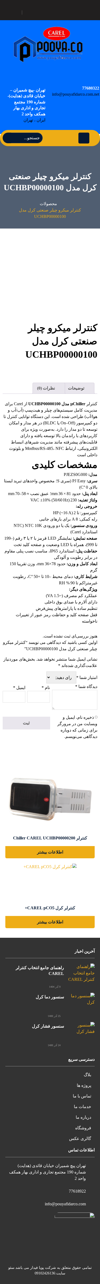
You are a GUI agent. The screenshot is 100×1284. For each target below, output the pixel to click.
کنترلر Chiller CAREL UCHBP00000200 (50, 838)
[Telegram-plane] (56, 12)
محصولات (48, 203)
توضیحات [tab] (76, 388)
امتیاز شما (86, 677)
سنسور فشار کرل (48, 1026)
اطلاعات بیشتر (50, 852)
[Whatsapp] (31, 12)
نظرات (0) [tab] (46, 388)
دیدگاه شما (86, 686)
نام (46, 687)
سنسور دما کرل (50, 997)
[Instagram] (43, 12)
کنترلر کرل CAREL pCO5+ (50, 908)
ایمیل (19, 687)
